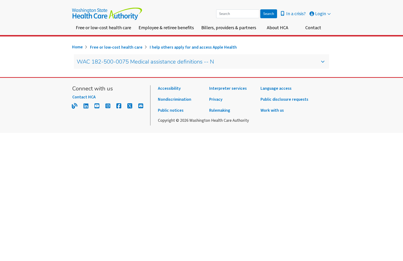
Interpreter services (228, 88)
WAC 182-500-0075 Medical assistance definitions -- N (145, 62)
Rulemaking (219, 110)
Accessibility (169, 88)
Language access (276, 88)
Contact (313, 28)
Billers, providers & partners (228, 28)
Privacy (215, 99)
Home (77, 47)
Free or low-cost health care (103, 28)
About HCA (277, 28)
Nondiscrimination (174, 99)
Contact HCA (84, 97)
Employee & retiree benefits (166, 28)
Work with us (272, 110)
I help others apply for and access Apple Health (193, 47)
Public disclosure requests (284, 99)
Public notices (171, 110)
